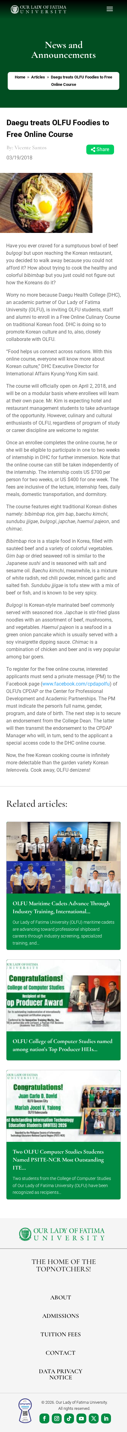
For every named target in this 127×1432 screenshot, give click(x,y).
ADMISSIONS (60, 1316)
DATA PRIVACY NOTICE (60, 1374)
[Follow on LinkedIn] (106, 1418)
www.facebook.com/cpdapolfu (76, 684)
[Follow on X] (94, 1418)
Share (102, 149)
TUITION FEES (60, 1334)
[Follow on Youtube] (81, 1418)
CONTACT (61, 1353)
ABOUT (60, 1297)
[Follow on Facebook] (44, 1418)
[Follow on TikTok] (69, 1418)
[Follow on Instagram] (57, 1418)
